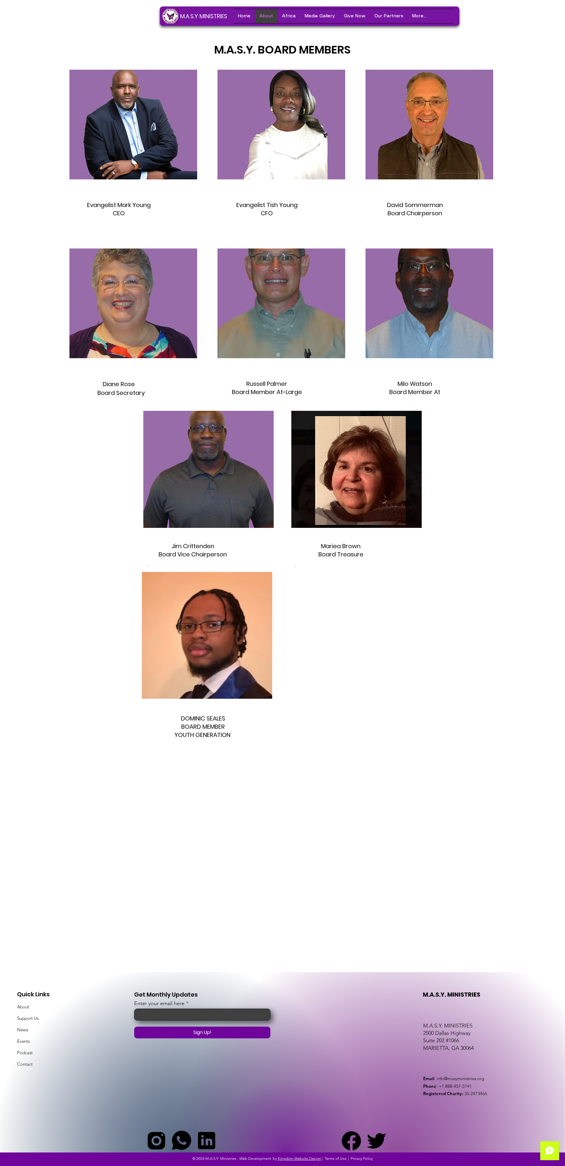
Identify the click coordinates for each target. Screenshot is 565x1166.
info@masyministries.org (460, 1078)
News (22, 1029)
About (23, 1007)
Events (23, 1041)
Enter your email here (159, 1003)
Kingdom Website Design (299, 1158)
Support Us (28, 1018)
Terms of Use (335, 1158)
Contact (25, 1064)
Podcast (25, 1052)
